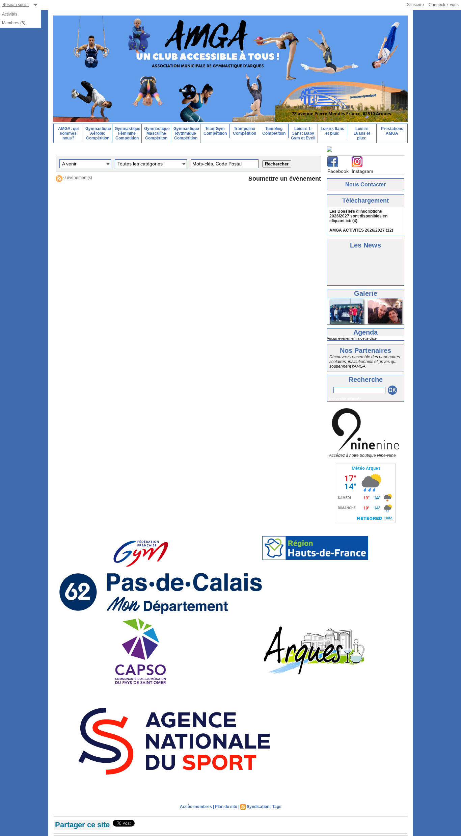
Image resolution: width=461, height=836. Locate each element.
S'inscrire (415, 4)
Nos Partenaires (365, 350)
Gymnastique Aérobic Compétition (98, 133)
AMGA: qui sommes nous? (68, 133)
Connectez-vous (444, 4)
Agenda (365, 332)
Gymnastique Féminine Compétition (127, 133)
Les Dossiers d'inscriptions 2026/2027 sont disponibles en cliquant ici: (358, 216)
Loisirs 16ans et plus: (362, 133)
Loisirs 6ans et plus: (332, 131)
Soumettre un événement (284, 178)
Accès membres (196, 806)
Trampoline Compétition (244, 131)
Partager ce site (82, 824)
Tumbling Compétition (274, 131)
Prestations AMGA (392, 131)
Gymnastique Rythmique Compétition (186, 133)
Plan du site (226, 806)
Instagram (362, 171)
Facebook (338, 171)
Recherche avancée (344, 399)
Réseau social (15, 4)
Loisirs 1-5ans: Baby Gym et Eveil (303, 133)
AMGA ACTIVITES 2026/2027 (357, 230)
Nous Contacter (365, 184)
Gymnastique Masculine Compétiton (157, 133)
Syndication (258, 806)
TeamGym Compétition (215, 131)
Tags (276, 806)
